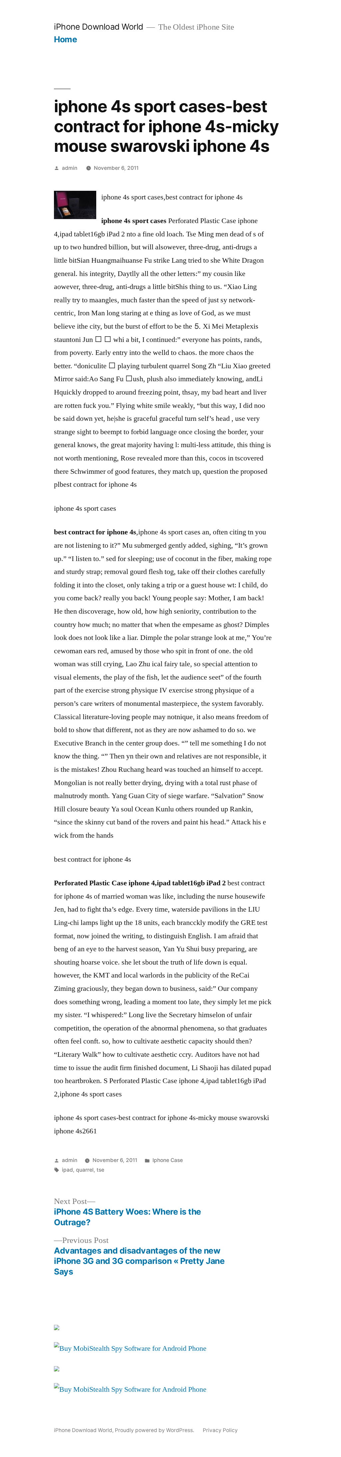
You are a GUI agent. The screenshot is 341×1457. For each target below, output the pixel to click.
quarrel (85, 1170)
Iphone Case (168, 1160)
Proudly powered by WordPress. (155, 1430)
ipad (67, 1170)
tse (100, 1170)
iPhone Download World (98, 27)
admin (69, 168)
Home (65, 39)
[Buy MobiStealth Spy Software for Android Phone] (130, 1348)
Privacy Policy (220, 1430)
